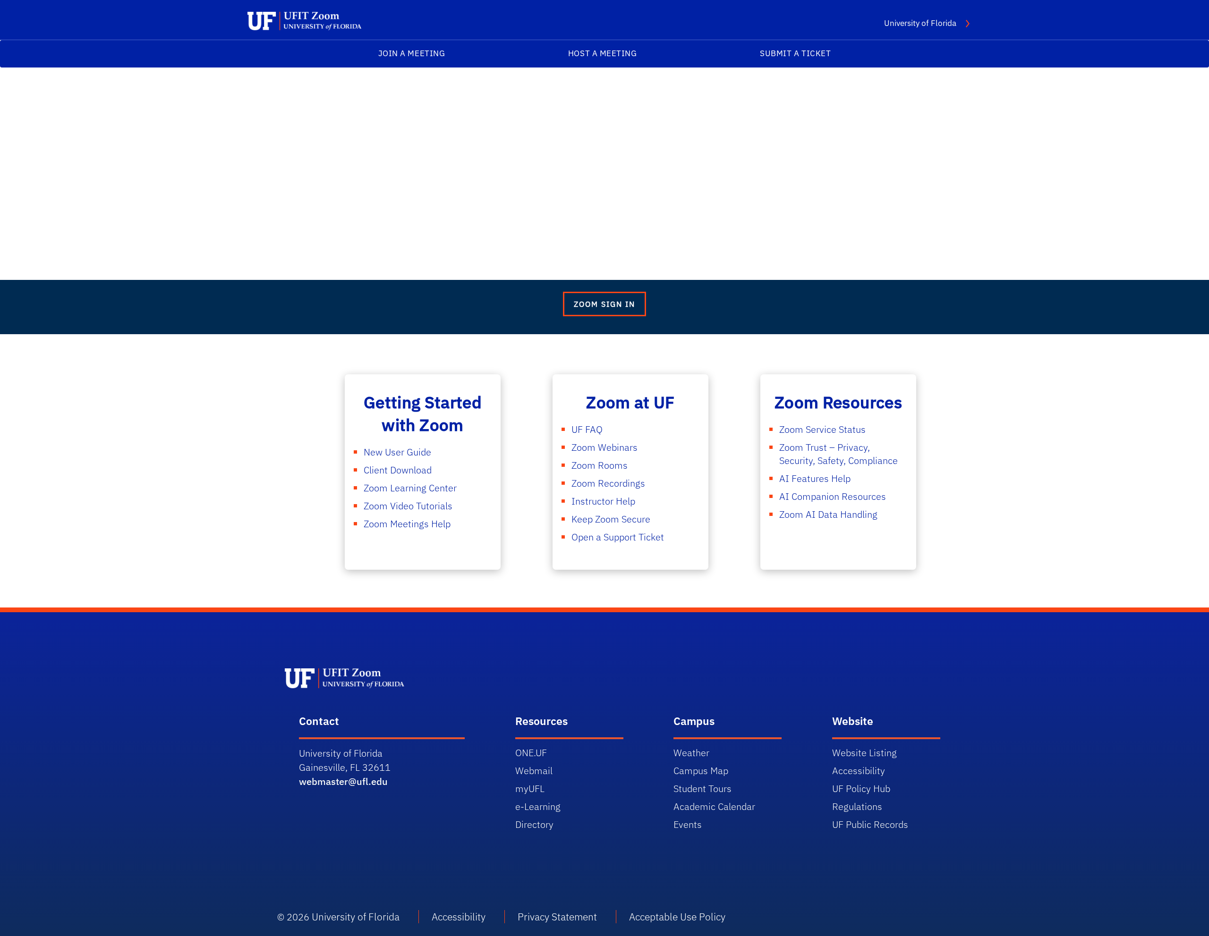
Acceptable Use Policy (677, 916)
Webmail (534, 770)
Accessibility (858, 770)
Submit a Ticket (795, 53)
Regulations (857, 806)
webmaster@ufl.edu (343, 781)
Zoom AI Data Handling (828, 514)
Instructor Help (603, 501)
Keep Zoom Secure (610, 519)
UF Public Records (870, 824)
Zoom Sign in (604, 304)
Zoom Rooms (599, 465)
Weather (691, 752)
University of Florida (927, 22)
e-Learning (538, 806)
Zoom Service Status (822, 429)
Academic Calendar (714, 806)
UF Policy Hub (861, 788)
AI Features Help (815, 478)
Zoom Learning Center (410, 487)
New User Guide (397, 452)
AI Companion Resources (832, 496)
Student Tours (702, 788)
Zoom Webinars (604, 447)
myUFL (530, 788)
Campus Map (700, 770)
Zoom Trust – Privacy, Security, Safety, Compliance (838, 454)
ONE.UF (531, 752)
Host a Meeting (602, 53)
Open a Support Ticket (617, 537)
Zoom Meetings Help (407, 523)
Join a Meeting (411, 53)
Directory (534, 824)
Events (687, 824)
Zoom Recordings (608, 483)
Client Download (398, 470)
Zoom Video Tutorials (408, 505)
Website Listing (864, 752)
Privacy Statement (557, 916)
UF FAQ (587, 429)
